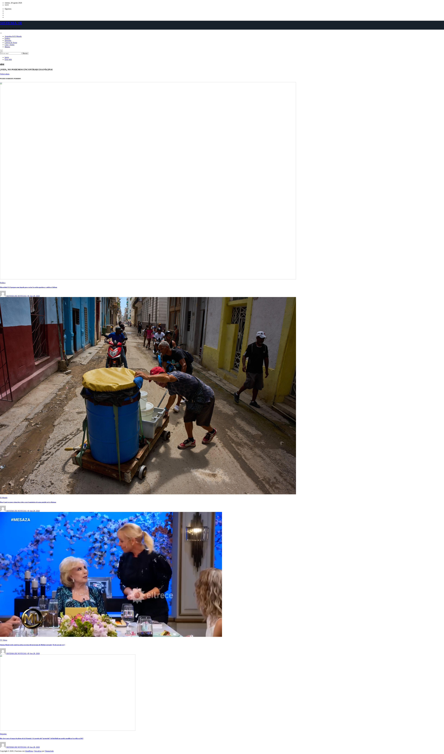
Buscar (25, 53)
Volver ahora (4, 74)
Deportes (8, 41)
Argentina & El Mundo (13, 36)
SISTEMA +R (11, 23)
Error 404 (8, 59)
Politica (7, 38)
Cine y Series (9, 45)
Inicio (7, 57)
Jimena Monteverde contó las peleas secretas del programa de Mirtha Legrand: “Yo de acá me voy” (32, 645)
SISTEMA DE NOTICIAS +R (17, 296)
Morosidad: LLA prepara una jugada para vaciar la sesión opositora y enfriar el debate (28, 287)
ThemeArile (49, 751)
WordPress (29, 751)
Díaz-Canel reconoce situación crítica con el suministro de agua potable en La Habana (28, 502)
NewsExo (38, 751)
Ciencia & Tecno (11, 43)
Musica (7, 47)
